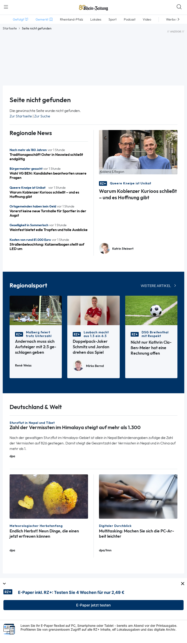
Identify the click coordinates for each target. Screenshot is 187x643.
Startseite (10, 28)
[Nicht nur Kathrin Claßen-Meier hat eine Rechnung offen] (151, 310)
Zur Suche (42, 116)
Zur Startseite (21, 116)
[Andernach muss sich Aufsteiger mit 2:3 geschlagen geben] (36, 310)
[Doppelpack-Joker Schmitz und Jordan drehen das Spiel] (93, 310)
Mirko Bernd (95, 366)
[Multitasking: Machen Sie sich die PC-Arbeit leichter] (138, 496)
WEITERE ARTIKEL (156, 285)
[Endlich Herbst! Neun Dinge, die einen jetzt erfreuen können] (49, 496)
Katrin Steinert (122, 249)
